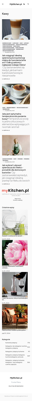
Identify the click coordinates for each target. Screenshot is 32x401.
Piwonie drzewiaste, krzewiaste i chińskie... (12, 267)
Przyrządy (5, 160)
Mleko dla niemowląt (21, 44)
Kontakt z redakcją (17, 200)
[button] (2, 4)
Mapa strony (18, 198)
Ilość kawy (15, 43)
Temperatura (6, 109)
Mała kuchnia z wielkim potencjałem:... (15, 330)
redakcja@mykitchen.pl (22, 396)
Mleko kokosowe (7, 46)
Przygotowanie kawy (8, 50)
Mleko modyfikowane (8, 47)
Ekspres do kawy (7, 43)
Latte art (26, 43)
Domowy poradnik (7, 158)
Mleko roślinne (20, 47)
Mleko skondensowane (9, 49)
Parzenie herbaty (11, 107)
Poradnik (20, 158)
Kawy (21, 43)
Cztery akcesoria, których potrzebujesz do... (15, 299)
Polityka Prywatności (16, 386)
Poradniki (26, 158)
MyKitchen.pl (16, 4)
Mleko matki (16, 46)
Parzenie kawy (20, 49)
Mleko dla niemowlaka (9, 44)
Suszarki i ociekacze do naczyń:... (13, 236)
